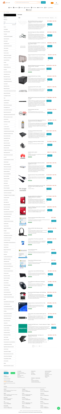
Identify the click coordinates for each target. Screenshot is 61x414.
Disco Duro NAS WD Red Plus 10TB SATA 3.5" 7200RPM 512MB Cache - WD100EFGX (35, 197)
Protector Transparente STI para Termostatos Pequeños (36, 54)
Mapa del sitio (47, 376)
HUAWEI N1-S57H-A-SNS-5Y (32, 152)
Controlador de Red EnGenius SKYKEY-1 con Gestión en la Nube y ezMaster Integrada (37, 43)
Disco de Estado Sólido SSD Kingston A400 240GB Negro (37, 292)
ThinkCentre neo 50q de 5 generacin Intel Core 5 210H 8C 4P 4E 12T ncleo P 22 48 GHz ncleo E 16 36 (36, 186)
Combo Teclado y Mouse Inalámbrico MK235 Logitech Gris (37, 313)
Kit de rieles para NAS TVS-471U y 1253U (34, 86)
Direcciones (19, 376)
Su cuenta (19, 371)
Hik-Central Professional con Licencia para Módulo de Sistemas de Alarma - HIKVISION (36, 66)
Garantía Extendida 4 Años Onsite (33, 109)
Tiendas (46, 377)
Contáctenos (47, 375)
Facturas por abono (20, 375)
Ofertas (32, 372)
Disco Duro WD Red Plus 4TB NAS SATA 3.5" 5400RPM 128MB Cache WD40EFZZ (36, 207)
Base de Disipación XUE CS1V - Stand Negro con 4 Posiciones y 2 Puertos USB (36, 335)
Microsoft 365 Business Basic (32, 249)
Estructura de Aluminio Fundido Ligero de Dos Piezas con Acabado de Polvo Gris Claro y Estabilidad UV (37, 121)
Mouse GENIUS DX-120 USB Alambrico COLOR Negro (36, 281)
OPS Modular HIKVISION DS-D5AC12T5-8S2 (35, 130)
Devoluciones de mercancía (21, 373)
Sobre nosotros (47, 372)
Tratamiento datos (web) (35, 381)
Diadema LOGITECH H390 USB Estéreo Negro (35, 228)
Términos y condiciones (35, 380)
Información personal (20, 372)
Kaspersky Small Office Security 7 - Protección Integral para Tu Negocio (39, 324)
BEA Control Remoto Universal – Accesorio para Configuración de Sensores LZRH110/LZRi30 (35, 21)
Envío (32, 379)
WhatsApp (13, 373)
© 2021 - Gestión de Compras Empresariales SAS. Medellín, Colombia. (30, 410)
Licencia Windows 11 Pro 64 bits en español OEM (35, 238)
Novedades (33, 373)
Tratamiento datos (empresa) (35, 382)
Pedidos (18, 374)
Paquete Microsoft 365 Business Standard (34, 260)
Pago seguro (47, 373)
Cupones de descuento (21, 377)
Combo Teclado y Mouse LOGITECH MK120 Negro (36, 270)
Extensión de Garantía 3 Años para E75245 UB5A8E (36, 174)
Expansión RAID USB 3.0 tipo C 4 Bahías (34, 76)
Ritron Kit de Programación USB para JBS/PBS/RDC (36, 32)
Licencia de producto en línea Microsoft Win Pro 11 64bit (36, 302)
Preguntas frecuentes (48, 374)
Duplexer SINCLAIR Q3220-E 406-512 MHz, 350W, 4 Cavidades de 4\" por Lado (36, 163)
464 (39, 346)
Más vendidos (33, 374)
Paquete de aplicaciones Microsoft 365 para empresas (36, 217)
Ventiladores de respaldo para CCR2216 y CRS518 (36, 141)
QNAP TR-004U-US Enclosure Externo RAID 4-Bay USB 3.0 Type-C (36, 98)
